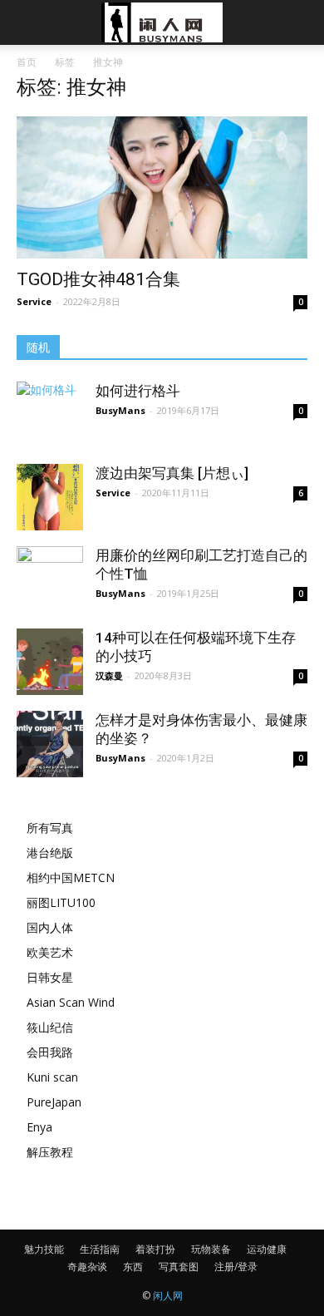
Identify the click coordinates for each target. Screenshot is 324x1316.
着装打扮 (155, 1249)
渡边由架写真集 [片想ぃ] (172, 473)
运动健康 (267, 1249)
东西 (133, 1266)
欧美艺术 (50, 952)
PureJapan (54, 1102)
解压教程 (50, 1152)
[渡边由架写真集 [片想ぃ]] (50, 497)
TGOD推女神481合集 (98, 279)
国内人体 (50, 927)
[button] (300, 22)
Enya (39, 1127)
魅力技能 (44, 1249)
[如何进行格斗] (50, 406)
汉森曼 (109, 675)
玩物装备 (211, 1249)
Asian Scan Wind (71, 1002)
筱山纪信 (50, 1027)
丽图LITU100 (61, 902)
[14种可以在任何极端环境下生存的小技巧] (50, 661)
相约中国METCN (71, 877)
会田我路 (50, 1052)
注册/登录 (236, 1266)
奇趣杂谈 (87, 1266)
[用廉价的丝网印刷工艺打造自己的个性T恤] (50, 590)
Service (34, 301)
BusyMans (120, 410)
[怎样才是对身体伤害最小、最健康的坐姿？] (50, 744)
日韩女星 (50, 977)
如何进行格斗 (138, 390)
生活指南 (100, 1249)
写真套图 (179, 1266)
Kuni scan (52, 1077)
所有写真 (50, 827)
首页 (27, 62)
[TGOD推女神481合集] (162, 187)
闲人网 (168, 1296)
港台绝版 (50, 852)
